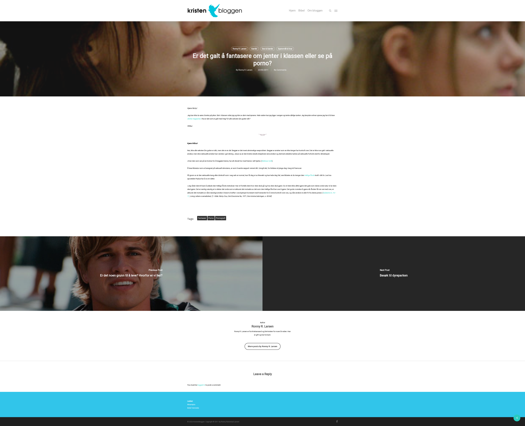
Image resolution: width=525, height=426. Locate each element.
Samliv (254, 49)
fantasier (202, 218)
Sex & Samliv (267, 49)
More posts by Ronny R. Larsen (262, 346)
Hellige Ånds (309, 175)
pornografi (220, 218)
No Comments (280, 70)
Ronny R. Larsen (240, 49)
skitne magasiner (194, 119)
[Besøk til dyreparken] (393, 273)
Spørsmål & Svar (285, 49)
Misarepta (191, 404)
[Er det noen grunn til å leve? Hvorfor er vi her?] (131, 273)
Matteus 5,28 (267, 161)
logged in (201, 385)
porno (211, 218)
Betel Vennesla (193, 408)
